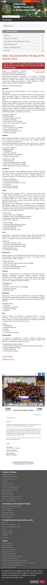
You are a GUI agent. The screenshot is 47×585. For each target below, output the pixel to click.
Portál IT (35, 1)
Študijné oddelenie (7, 474)
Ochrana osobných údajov (10, 487)
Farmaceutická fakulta (9, 554)
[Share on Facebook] (39, 374)
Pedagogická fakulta (8, 552)
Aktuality (7, 35)
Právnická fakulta (7, 545)
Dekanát (4, 522)
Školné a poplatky (7, 492)
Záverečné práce (7, 485)
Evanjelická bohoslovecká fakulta (12, 565)
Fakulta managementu (9, 567)
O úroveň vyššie (11, 31)
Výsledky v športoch (8, 359)
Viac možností (7, 581)
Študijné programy (7, 483)
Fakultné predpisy (7, 531)
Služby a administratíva (12, 47)
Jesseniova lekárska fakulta (10, 558)
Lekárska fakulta (7, 543)
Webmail (26, 1)
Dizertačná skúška (7, 512)
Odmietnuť (34, 582)
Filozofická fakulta (7, 547)
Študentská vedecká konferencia (12, 496)
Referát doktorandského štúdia (11, 506)
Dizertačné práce (7, 510)
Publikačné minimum (8, 515)
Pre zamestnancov (10, 44)
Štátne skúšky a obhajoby (9, 490)
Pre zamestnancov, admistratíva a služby (17, 520)
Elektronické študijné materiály (11, 498)
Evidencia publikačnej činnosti (11, 527)
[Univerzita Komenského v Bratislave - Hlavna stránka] (6, 8)
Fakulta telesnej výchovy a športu (12, 556)
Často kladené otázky (8, 500)
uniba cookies (29, 577)
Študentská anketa (7, 494)
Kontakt (7, 51)
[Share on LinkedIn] (43, 374)
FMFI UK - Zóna (8, 26)
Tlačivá (4, 529)
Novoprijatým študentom (9, 477)
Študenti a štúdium (10, 38)
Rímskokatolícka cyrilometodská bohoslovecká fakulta (18, 563)
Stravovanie (5, 538)
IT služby (4, 535)
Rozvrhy (4, 481)
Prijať (42, 582)
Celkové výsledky (7, 356)
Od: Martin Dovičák (40, 72)
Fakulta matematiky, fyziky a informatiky (14, 560)
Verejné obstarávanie (8, 524)
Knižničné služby (7, 533)
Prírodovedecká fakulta (9, 549)
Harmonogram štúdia (8, 479)
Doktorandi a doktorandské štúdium (17, 41)
